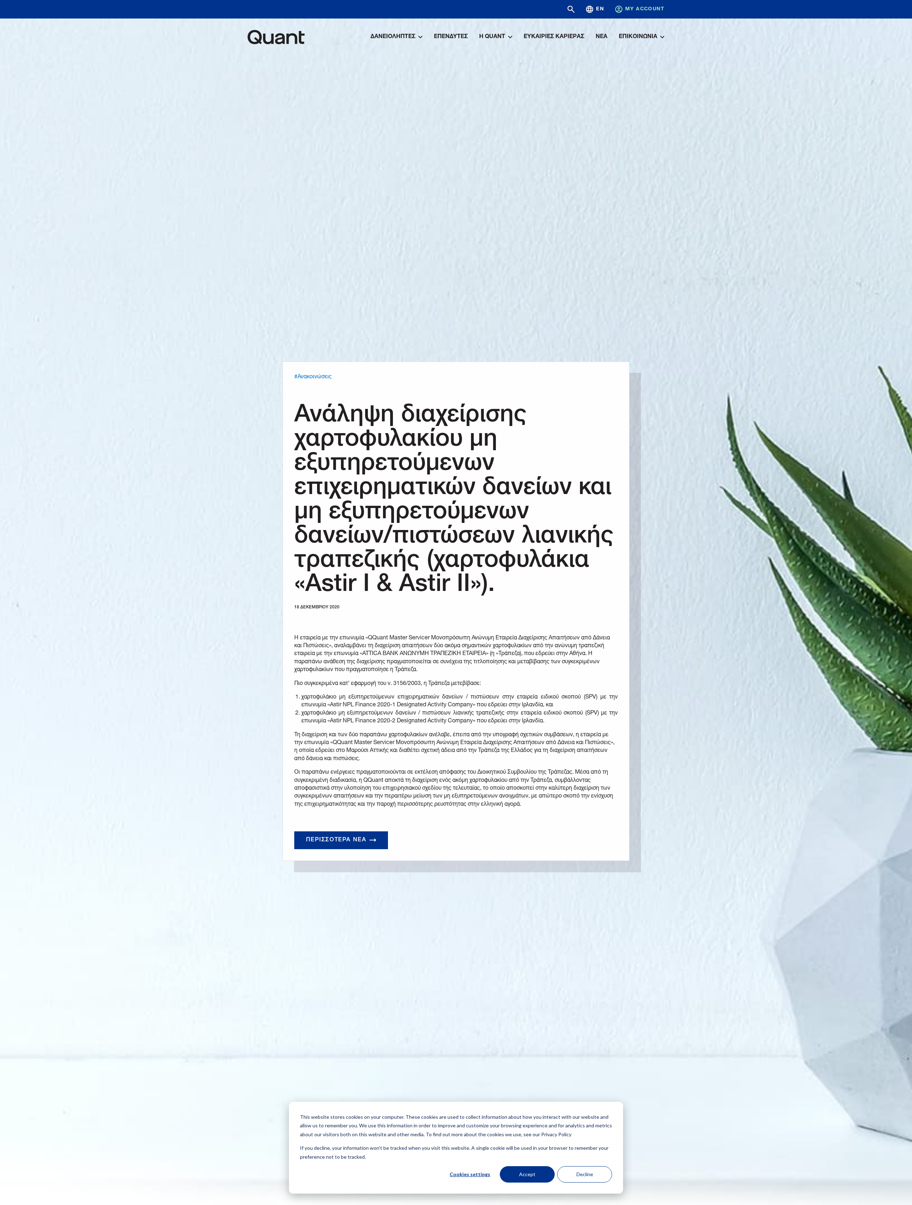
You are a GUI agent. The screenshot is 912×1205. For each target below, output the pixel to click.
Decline (584, 1174)
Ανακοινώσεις (314, 377)
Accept (527, 1174)
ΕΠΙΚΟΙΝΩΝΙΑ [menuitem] (638, 37)
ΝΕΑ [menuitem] (601, 37)
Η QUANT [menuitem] (492, 37)
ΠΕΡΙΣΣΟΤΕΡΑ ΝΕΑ (336, 840)
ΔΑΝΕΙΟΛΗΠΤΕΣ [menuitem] (392, 37)
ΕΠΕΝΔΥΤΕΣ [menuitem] (451, 37)
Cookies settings (470, 1174)
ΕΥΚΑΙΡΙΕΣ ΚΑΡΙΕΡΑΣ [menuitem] (554, 37)
